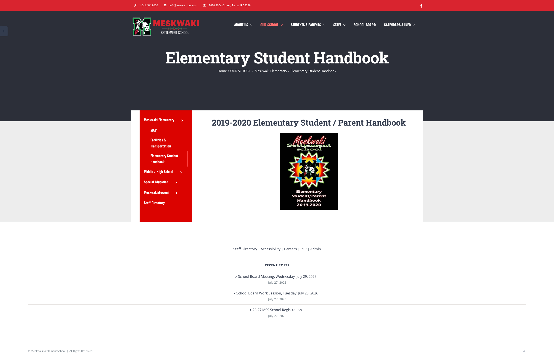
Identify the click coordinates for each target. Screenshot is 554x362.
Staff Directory (245, 249)
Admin (315, 249)
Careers (290, 249)
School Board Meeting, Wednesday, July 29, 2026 (277, 276)
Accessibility (270, 249)
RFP (304, 249)
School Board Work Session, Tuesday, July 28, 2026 (277, 293)
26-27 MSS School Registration (277, 309)
